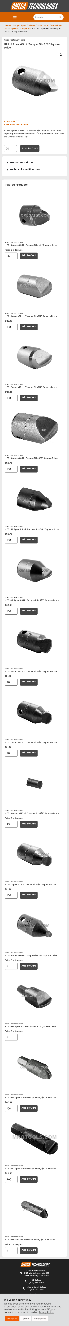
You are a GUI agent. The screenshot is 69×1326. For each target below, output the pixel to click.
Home (8, 25)
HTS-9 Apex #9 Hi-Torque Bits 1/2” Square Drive (31, 245)
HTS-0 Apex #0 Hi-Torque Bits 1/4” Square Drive (31, 955)
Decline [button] (25, 1318)
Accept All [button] (12, 1318)
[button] (14, 17)
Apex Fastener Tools (31, 25)
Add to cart (30, 148)
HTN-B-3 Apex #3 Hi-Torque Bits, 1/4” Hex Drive (30, 1097)
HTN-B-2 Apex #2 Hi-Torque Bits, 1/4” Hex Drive (30, 1168)
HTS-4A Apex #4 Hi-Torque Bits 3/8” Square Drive (32, 529)
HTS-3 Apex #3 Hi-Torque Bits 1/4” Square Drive (31, 671)
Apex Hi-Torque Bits (21, 28)
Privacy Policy (46, 1312)
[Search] (61, 17)
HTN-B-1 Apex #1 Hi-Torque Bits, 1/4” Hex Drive (30, 1239)
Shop (16, 25)
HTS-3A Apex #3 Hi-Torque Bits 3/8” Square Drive (32, 600)
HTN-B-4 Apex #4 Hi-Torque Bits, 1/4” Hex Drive (30, 1026)
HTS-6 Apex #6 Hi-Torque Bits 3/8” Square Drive (31, 458)
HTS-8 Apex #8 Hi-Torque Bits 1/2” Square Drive (31, 316)
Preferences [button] (40, 1318)
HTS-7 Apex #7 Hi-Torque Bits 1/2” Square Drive (31, 387)
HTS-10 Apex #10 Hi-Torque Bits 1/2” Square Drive (32, 813)
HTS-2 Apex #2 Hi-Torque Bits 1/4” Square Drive (31, 742)
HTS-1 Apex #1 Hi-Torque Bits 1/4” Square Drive (30, 884)
